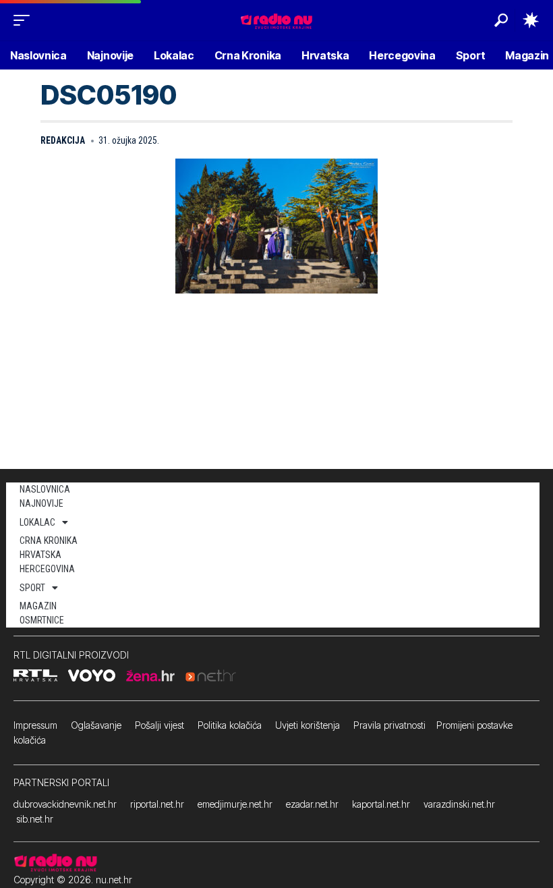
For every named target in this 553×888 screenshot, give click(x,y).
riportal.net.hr (157, 804)
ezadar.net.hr (312, 804)
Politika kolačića (230, 725)
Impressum (35, 725)
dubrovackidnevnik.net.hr (65, 804)
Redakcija (62, 140)
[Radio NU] (276, 20)
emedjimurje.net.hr (235, 804)
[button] (24, 20)
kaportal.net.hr (381, 804)
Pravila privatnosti (389, 725)
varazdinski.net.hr (459, 804)
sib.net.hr (34, 819)
